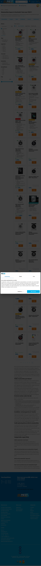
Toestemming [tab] (7, 276)
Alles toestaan (33, 291)
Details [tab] (20, 276)
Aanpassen (20, 291)
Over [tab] (34, 276)
